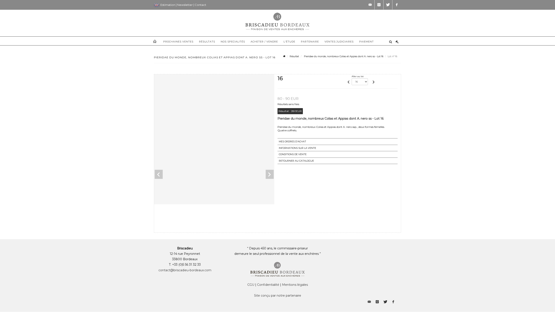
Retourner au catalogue (296, 160)
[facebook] (396, 5)
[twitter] (388, 5)
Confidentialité (268, 285)
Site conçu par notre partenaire (277, 295)
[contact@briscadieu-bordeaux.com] (370, 5)
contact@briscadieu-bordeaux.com (184, 270)
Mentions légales (295, 285)
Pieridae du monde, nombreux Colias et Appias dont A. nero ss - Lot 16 (343, 56)
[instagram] (379, 5)
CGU (250, 285)
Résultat (294, 56)
